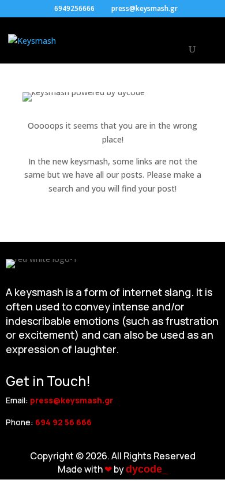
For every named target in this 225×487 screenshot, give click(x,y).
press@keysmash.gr (71, 400)
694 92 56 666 (63, 422)
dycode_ (147, 469)
